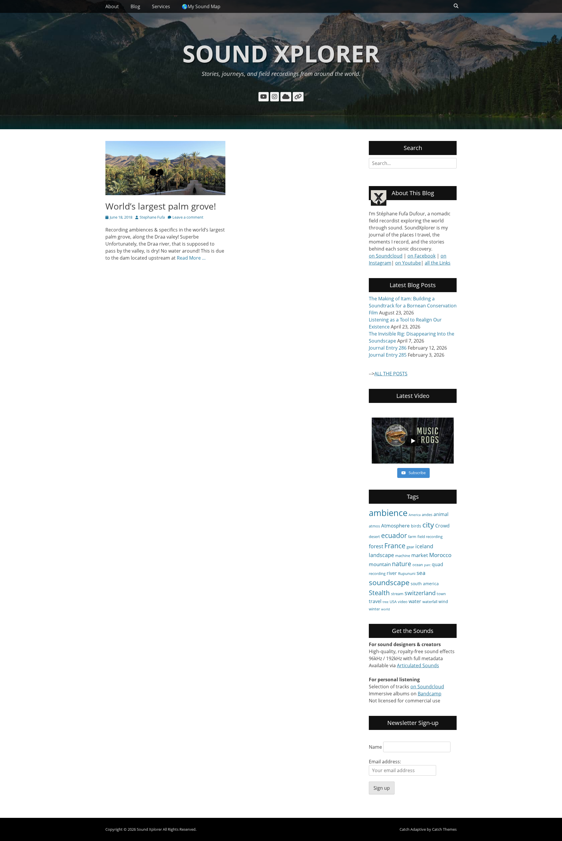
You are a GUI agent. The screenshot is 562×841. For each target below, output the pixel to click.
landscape (381, 555)
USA (393, 601)
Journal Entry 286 (388, 348)
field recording (430, 536)
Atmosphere (395, 525)
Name (375, 747)
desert (374, 536)
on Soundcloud (385, 256)
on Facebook (421, 256)
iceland (424, 546)
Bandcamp (429, 693)
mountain (380, 564)
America (415, 515)
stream (397, 593)
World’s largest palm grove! (160, 206)
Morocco (440, 555)
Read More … (191, 258)
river (392, 573)
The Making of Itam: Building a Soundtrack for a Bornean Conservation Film (413, 305)
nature (401, 563)
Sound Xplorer (281, 53)
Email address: (385, 761)
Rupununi (406, 573)
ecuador (394, 535)
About (112, 6)
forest (376, 546)
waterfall (429, 601)
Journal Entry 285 (388, 355)
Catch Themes (444, 829)
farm (412, 536)
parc (427, 565)
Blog (135, 6)
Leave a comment (187, 217)
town (441, 593)
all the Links (437, 263)
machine (402, 555)
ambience (388, 513)
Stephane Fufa (152, 217)
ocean (417, 564)
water (415, 601)
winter (374, 609)
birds (416, 526)
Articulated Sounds (418, 665)
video (402, 601)
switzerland (420, 593)
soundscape (389, 582)
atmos (374, 526)
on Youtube (408, 263)
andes (427, 514)
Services (161, 6)
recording (377, 573)
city (428, 525)
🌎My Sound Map (201, 6)
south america (425, 583)
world (385, 609)
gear (410, 546)
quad (437, 564)
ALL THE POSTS (390, 373)
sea (421, 573)
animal (441, 514)
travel (375, 601)
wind (443, 601)
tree (385, 602)
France (394, 545)
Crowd (442, 525)
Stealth (379, 592)
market (419, 555)
